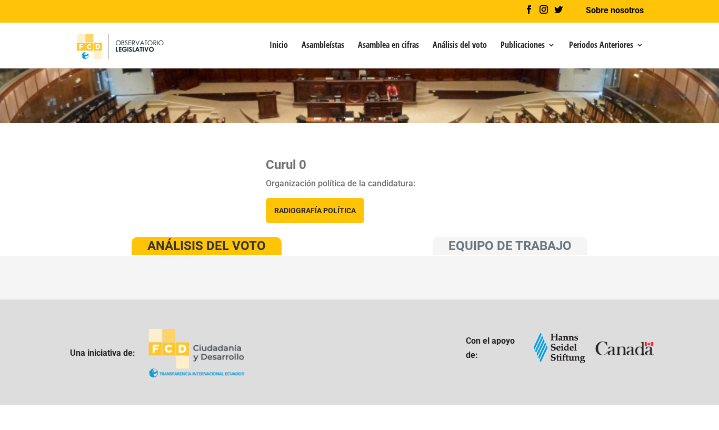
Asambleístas (323, 46)
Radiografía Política (315, 210)
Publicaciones (523, 46)
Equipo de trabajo (510, 245)
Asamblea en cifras (388, 46)
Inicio (278, 46)
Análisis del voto (460, 46)
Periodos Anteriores (601, 46)
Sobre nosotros (615, 10)
